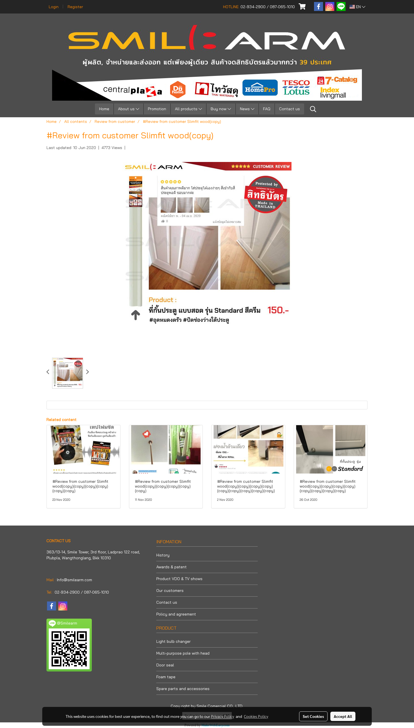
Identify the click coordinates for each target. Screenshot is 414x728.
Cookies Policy (256, 716)
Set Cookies (313, 716)
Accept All (343, 716)
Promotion (157, 108)
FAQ (266, 108)
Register (75, 6)
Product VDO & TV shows (179, 578)
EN (358, 6)
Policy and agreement (176, 614)
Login (54, 6)
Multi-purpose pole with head (183, 653)
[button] (313, 109)
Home (104, 108)
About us (127, 108)
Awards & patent (171, 566)
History (163, 555)
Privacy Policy (222, 716)
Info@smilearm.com (74, 579)
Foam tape (165, 676)
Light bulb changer (173, 641)
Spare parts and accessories (183, 688)
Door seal (165, 665)
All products (187, 108)
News (245, 108)
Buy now (219, 108)
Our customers (170, 590)
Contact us (289, 108)
